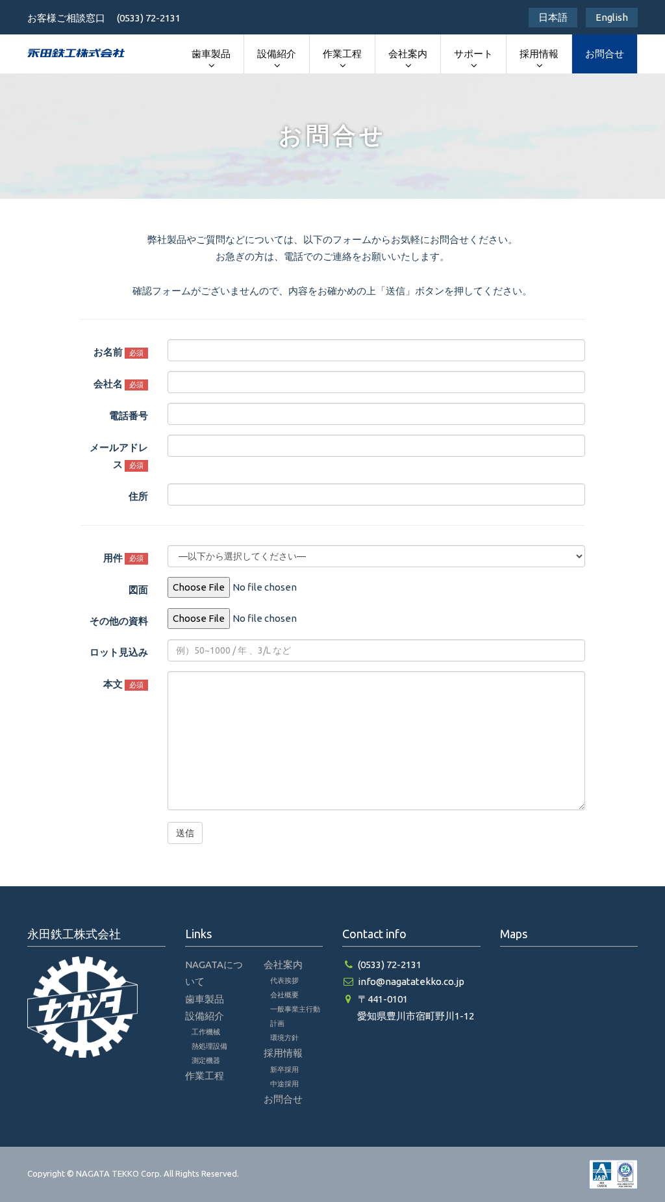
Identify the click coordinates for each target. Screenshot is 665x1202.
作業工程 (342, 53)
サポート (473, 53)
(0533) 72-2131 (389, 964)
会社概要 (284, 995)
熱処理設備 (209, 1046)
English (612, 17)
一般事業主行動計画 (295, 1016)
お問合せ (604, 53)
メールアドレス (119, 456)
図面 (138, 589)
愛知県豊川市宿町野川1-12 (415, 1015)
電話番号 (128, 415)
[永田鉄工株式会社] (76, 52)
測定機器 (206, 1060)
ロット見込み (119, 652)
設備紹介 (276, 53)
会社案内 (407, 53)
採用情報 (539, 53)
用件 (123, 557)
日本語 (553, 17)
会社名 (119, 383)
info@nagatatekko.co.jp (411, 981)
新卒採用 (284, 1069)
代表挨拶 (284, 980)
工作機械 (206, 1032)
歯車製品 (211, 53)
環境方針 (284, 1038)
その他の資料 (119, 620)
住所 (138, 496)
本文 (123, 683)
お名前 (119, 351)
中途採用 (284, 1084)
